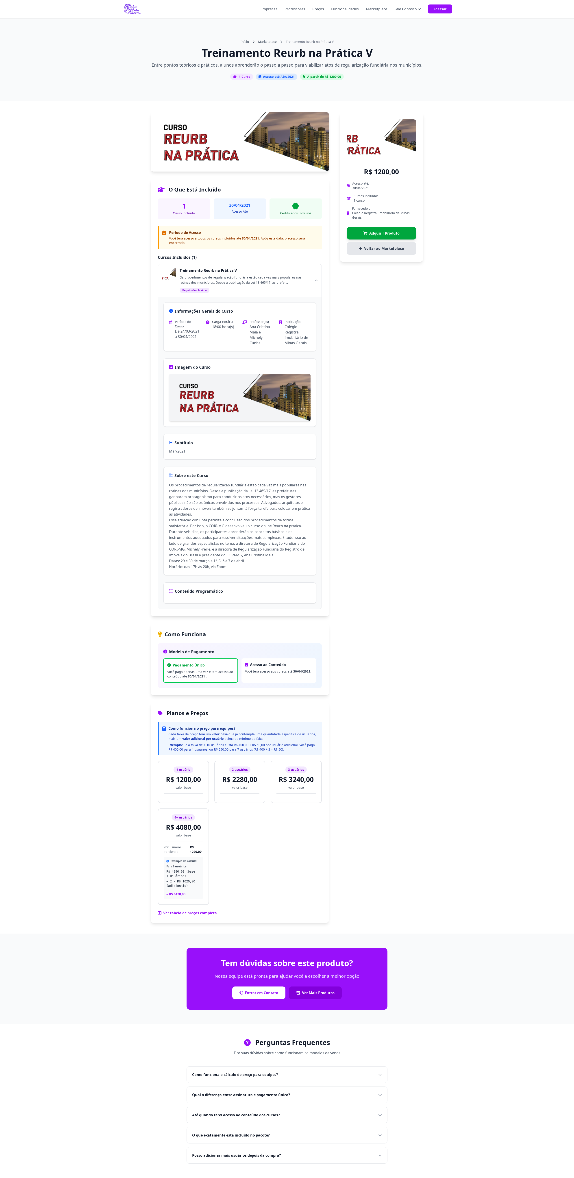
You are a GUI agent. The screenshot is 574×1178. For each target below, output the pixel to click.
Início (245, 41)
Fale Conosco (405, 9)
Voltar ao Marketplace (384, 248)
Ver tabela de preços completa (190, 912)
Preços (318, 9)
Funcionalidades (345, 9)
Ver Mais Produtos (318, 992)
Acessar (440, 9)
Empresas (269, 9)
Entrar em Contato (261, 992)
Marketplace (376, 9)
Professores (295, 9)
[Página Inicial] (133, 9)
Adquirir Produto (384, 233)
